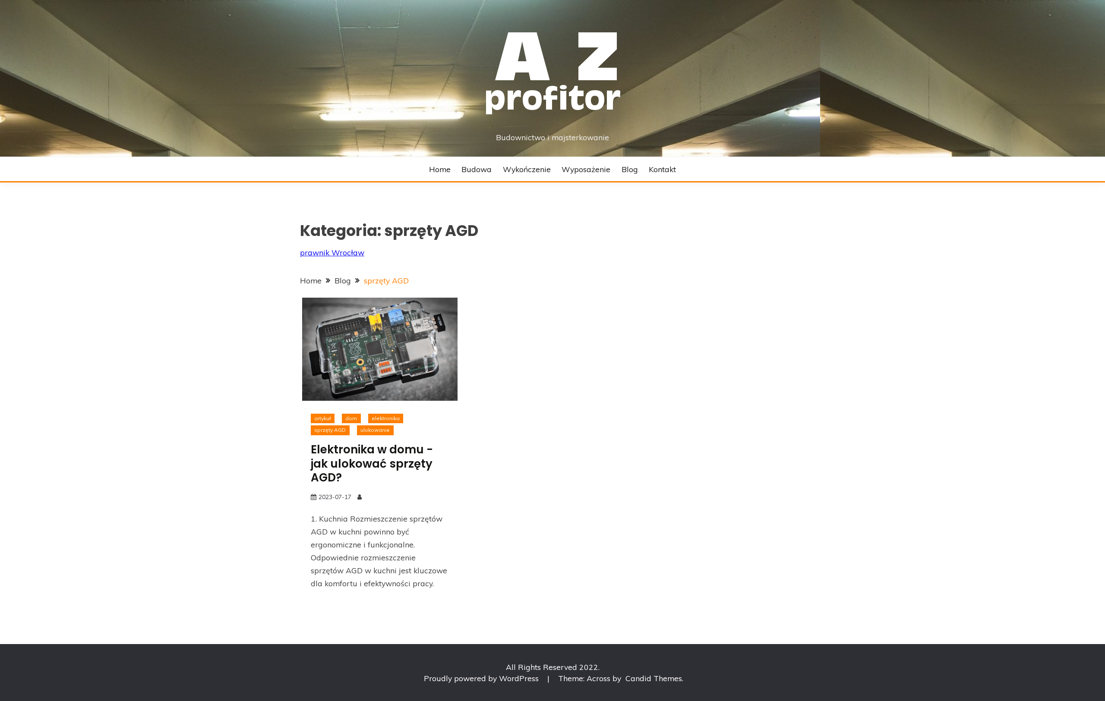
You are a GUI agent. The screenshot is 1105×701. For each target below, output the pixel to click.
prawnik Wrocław (332, 252)
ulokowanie (375, 430)
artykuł (322, 418)
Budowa (476, 169)
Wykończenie (527, 169)
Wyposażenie (586, 169)
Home (440, 169)
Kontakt (662, 169)
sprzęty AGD (330, 430)
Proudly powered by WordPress (482, 678)
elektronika (386, 418)
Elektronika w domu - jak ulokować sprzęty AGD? (372, 463)
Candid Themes (653, 678)
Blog (630, 169)
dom (351, 418)
